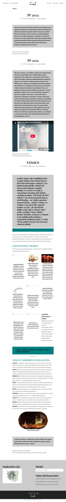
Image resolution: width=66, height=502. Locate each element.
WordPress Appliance (28, 499)
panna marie (27, 452)
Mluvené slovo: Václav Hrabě (50, 484)
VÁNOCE (33, 163)
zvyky (44, 452)
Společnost (20, 450)
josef (22, 452)
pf (23, 53)
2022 (16, 53)
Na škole (19, 51)
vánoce (26, 53)
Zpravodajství (25, 51)
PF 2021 (33, 60)
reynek (33, 452)
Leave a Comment (41, 18)
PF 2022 (33, 15)
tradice (37, 452)
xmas (30, 155)
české (16, 452)
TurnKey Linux (39, 499)
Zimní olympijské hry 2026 (54, 479)
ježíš (20, 452)
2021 (16, 155)
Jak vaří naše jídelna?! (53, 481)
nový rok (20, 53)
